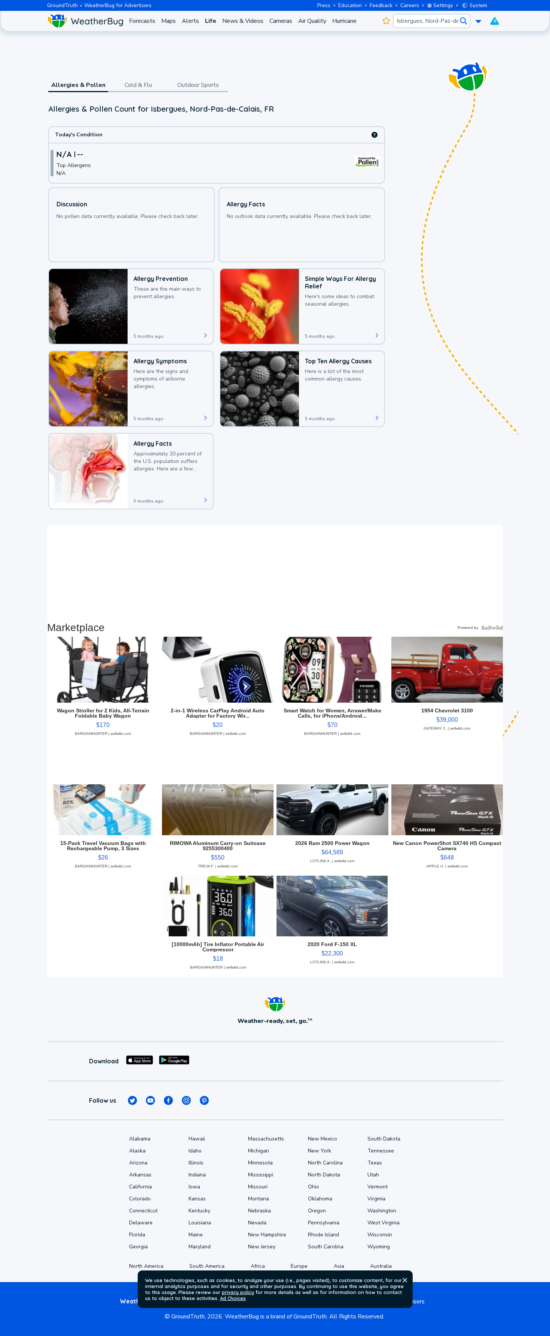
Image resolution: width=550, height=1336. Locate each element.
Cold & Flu (138, 85)
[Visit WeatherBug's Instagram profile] (186, 1100)
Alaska (137, 1150)
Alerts (190, 21)
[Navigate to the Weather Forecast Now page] (85, 20)
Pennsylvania (323, 1222)
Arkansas (140, 1174)
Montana (258, 1198)
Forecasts (142, 21)
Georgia (138, 1246)
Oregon (317, 1210)
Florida (137, 1234)
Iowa (194, 1186)
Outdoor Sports (198, 85)
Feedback (381, 5)
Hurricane (344, 21)
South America (206, 1266)
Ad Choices (233, 1298)
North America (146, 1266)
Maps (168, 21)
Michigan (258, 1150)
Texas (374, 1162)
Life (210, 21)
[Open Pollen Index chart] (374, 135)
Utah (373, 1174)
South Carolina (325, 1246)
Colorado (140, 1198)
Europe (299, 1266)
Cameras (280, 21)
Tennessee (380, 1150)
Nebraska (259, 1210)
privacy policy (238, 1292)
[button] (405, 1280)
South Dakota (383, 1138)
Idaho (195, 1150)
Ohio (313, 1186)
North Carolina (325, 1162)
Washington (381, 1210)
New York (319, 1150)
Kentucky (199, 1210)
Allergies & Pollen (78, 85)
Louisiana (200, 1222)
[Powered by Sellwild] (492, 627)
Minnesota (260, 1162)
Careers (409, 5)
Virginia (376, 1198)
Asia (339, 1266)
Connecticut (143, 1210)
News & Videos (242, 21)
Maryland (200, 1246)
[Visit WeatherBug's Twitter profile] (132, 1100)
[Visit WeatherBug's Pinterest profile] (204, 1100)
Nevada (257, 1222)
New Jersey (261, 1246)
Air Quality (312, 21)
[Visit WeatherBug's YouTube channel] (150, 1100)
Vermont (377, 1186)
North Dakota (324, 1174)
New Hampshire (267, 1234)
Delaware (141, 1222)
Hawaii (197, 1138)
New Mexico (322, 1138)
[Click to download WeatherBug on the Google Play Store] (174, 1061)
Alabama (139, 1138)
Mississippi (260, 1174)
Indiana (197, 1174)
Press (323, 5)
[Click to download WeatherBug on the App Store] (139, 1061)
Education (350, 5)
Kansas (197, 1198)
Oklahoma (320, 1198)
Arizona (138, 1162)
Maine (196, 1234)
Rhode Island (323, 1234)
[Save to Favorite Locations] (386, 21)
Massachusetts (266, 1138)
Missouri (258, 1186)
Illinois (196, 1162)
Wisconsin (379, 1234)
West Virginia (383, 1222)
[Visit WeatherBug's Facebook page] (168, 1100)
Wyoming (378, 1246)
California (140, 1186)
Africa (258, 1266)
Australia (381, 1266)
